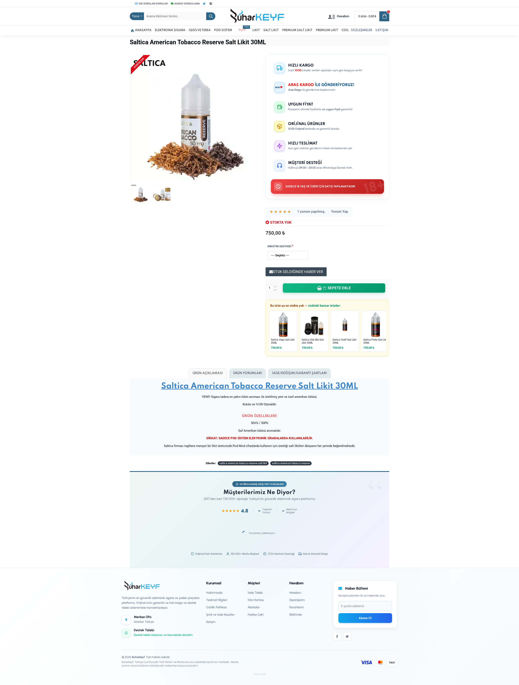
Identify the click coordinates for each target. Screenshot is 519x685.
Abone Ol (365, 618)
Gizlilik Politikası (216, 607)
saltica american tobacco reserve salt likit (243, 463)
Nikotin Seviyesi (279, 246)
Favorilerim (296, 607)
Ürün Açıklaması (208, 373)
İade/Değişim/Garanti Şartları (299, 373)
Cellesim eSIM (259, 674)
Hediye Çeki (256, 614)
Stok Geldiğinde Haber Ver (298, 272)
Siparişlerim (297, 600)
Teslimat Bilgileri (216, 600)
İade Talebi (255, 592)
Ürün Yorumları (247, 373)
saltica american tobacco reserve (291, 463)
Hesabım (295, 592)
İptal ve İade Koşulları (220, 614)
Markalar (254, 607)
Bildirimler (295, 614)
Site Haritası (256, 600)
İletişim (210, 622)
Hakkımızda (214, 592)
